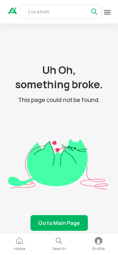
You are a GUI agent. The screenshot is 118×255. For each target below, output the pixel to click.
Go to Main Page (59, 223)
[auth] (12, 12)
